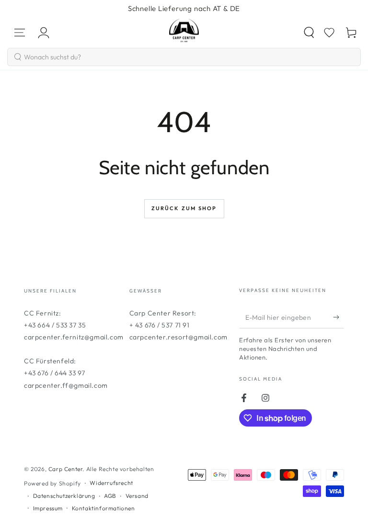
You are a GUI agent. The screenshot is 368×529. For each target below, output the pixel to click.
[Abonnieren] (338, 317)
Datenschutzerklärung (64, 495)
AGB (110, 495)
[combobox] (184, 57)
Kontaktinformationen (103, 508)
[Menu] (19, 32)
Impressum (48, 508)
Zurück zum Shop (184, 208)
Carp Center (65, 469)
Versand (137, 495)
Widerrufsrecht (111, 482)
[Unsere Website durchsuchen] (309, 32)
